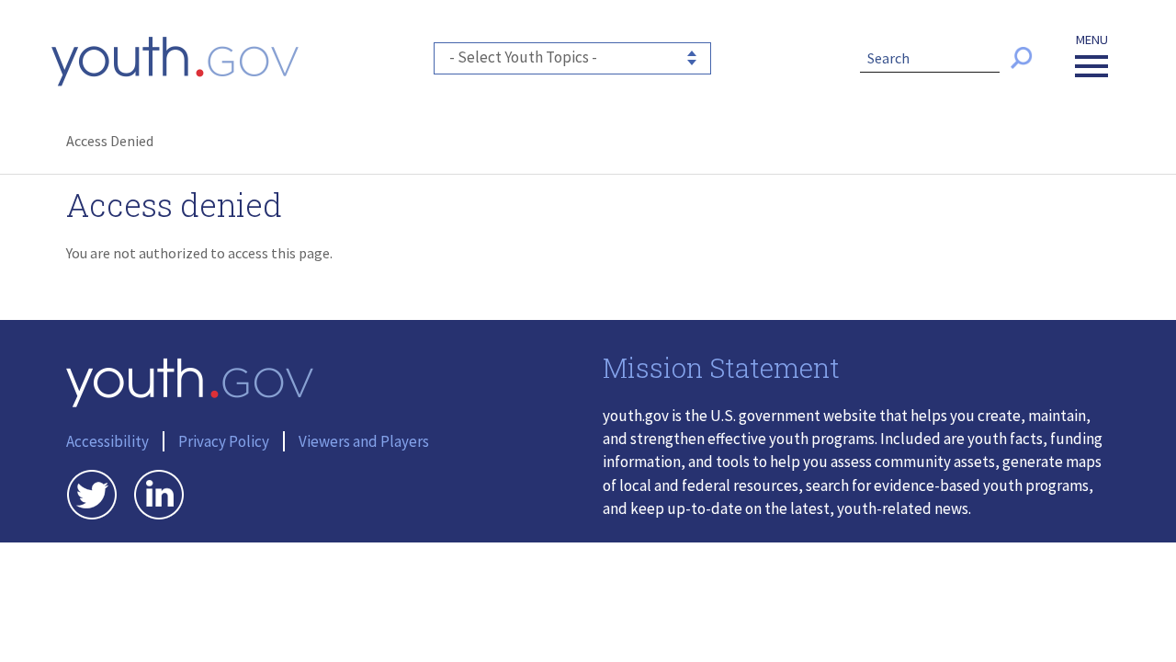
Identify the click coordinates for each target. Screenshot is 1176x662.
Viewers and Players (364, 441)
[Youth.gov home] (175, 61)
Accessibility (107, 441)
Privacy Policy (223, 441)
